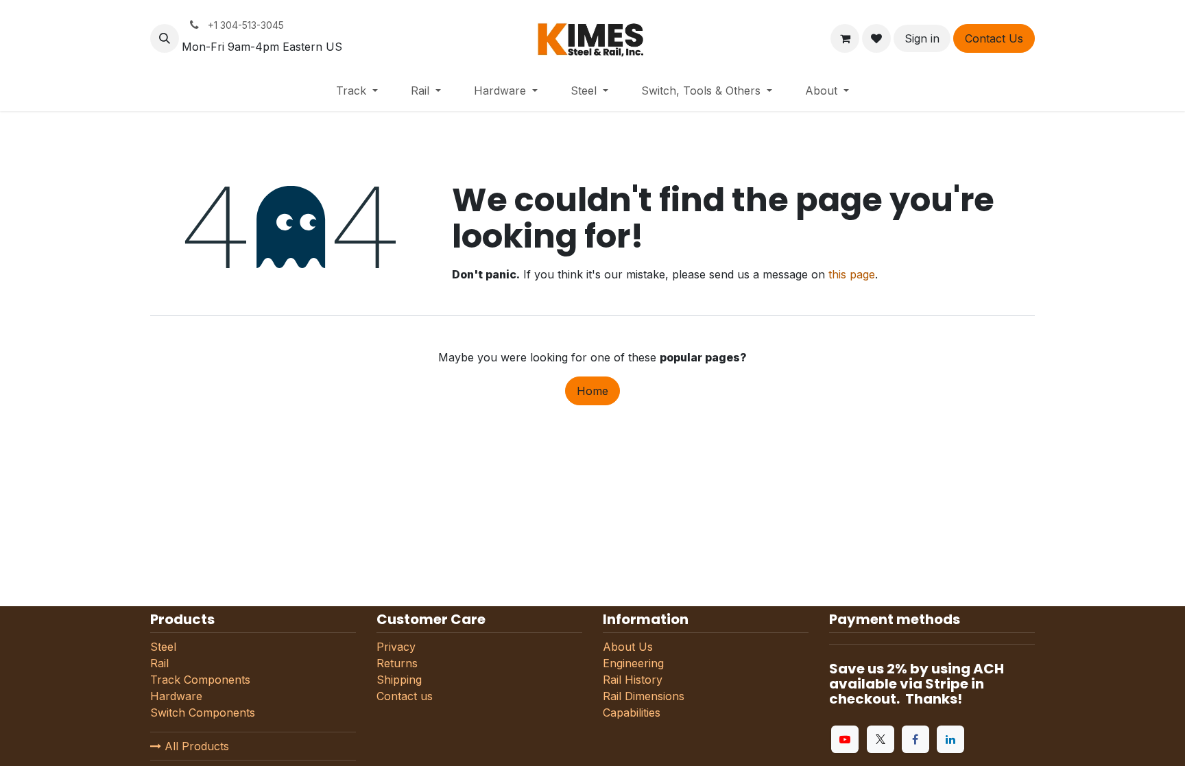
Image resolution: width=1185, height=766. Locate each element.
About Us (628, 647)
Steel (163, 647)
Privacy (396, 647)
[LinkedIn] (950, 739)
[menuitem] (357, 90)
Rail (159, 663)
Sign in (922, 38)
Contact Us (994, 38)
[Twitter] (880, 739)
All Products (195, 746)
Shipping (399, 679)
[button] (164, 38)
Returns (397, 663)
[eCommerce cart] (844, 38)
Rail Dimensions (643, 696)
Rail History (632, 679)
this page (851, 274)
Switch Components (202, 712)
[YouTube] (845, 739)
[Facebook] (915, 739)
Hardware (178, 696)
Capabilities (631, 712)
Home (592, 391)
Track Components (200, 679)
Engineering (633, 663)
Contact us (404, 696)
